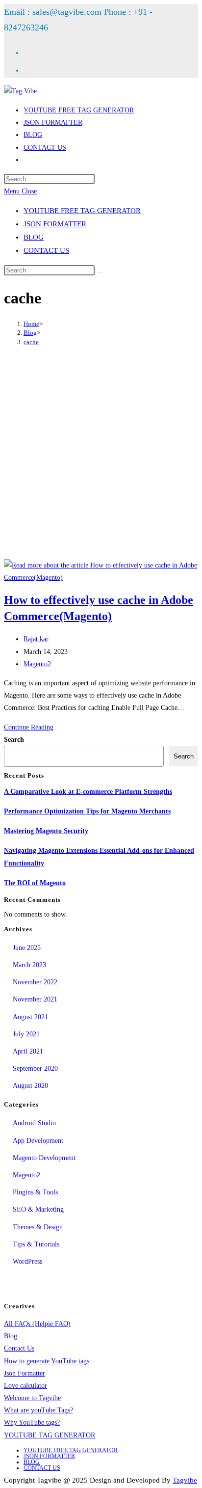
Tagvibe (185, 1480)
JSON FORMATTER (55, 224)
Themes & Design (38, 1227)
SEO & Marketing (38, 1209)
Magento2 (37, 664)
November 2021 (35, 999)
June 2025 (27, 947)
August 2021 (30, 1017)
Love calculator (25, 1385)
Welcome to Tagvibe (32, 1398)
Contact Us (19, 1348)
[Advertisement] (101, 454)
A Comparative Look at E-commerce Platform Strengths (88, 791)
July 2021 (26, 1034)
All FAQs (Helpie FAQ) (37, 1323)
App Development (38, 1140)
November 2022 (35, 982)
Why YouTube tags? (32, 1422)
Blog (10, 1336)
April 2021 (28, 1051)
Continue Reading (28, 727)
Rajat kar (36, 639)
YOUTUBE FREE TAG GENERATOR (82, 211)
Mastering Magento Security (46, 831)
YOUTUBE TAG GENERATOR (49, 1435)
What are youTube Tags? (38, 1410)
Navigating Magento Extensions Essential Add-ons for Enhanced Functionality (99, 856)
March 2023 (29, 965)
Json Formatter (24, 1373)
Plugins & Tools (35, 1192)
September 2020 (35, 1068)
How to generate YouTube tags (46, 1361)
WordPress (27, 1261)
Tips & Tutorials (36, 1244)
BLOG (34, 237)
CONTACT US (46, 250)
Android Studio (34, 1123)
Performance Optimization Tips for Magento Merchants (87, 811)
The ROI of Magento (35, 883)
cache (31, 342)
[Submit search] (100, 272)
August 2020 (30, 1085)
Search (14, 739)
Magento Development (44, 1158)
